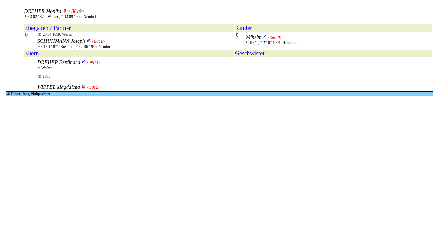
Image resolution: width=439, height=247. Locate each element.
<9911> (94, 62)
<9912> (93, 87)
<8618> (98, 41)
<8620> (275, 37)
